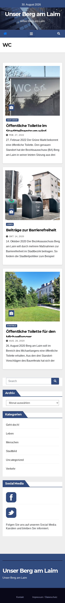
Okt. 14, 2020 (16, 236)
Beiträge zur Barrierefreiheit (31, 230)
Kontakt (20, 597)
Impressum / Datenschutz (44, 597)
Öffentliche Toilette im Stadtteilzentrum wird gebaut (26, 131)
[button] (58, 33)
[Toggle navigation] (31, 33)
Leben (10, 224)
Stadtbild (11, 326)
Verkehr (10, 468)
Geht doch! (12, 120)
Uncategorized (15, 460)
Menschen (12, 442)
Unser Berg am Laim (32, 14)
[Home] (5, 33)
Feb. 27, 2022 (16, 135)
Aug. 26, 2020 (17, 341)
